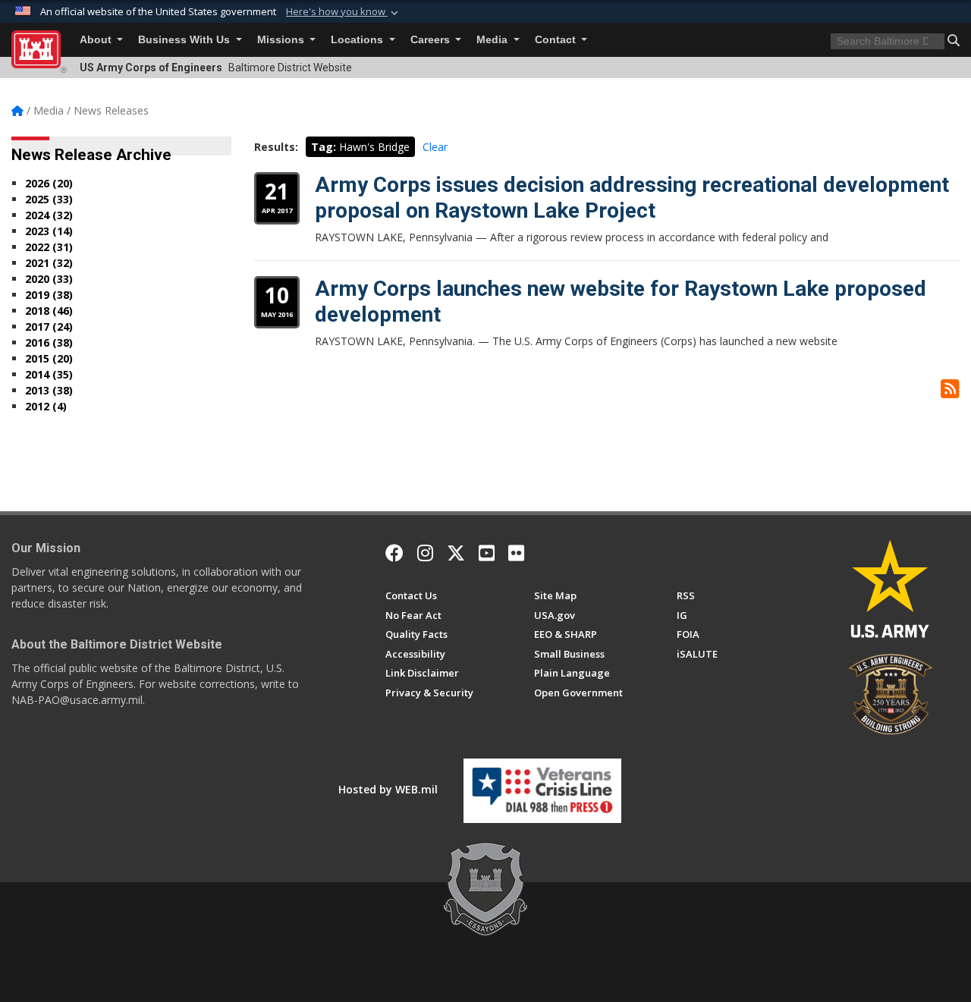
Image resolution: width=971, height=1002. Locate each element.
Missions (282, 40)
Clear (435, 147)
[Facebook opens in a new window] (394, 553)
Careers (431, 40)
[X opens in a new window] (456, 553)
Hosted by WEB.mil (388, 789)
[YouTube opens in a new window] (487, 553)
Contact (557, 40)
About (97, 40)
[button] (343, 12)
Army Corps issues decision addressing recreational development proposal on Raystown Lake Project (632, 197)
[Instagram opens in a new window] (425, 553)
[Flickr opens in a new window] (516, 553)
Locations (358, 40)
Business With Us (185, 40)
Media (493, 40)
